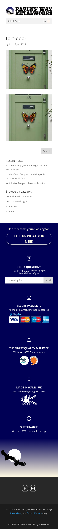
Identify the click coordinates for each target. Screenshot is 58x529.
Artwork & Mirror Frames (19, 196)
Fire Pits (10, 211)
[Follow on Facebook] (25, 488)
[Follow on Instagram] (33, 488)
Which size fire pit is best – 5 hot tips (25, 183)
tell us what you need (29, 238)
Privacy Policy (16, 513)
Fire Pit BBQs (13, 206)
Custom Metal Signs (16, 201)
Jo (10, 44)
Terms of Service (34, 513)
